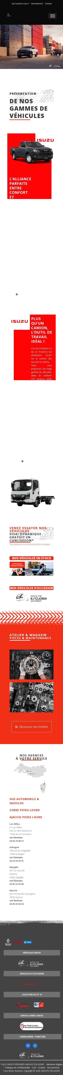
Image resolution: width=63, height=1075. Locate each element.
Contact (48, 4)
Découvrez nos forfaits (33, 726)
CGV (34, 1067)
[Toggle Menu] (52, 15)
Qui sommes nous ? (20, 4)
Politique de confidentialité (17, 1067)
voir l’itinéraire (16, 837)
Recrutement (37, 4)
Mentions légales (54, 1064)
